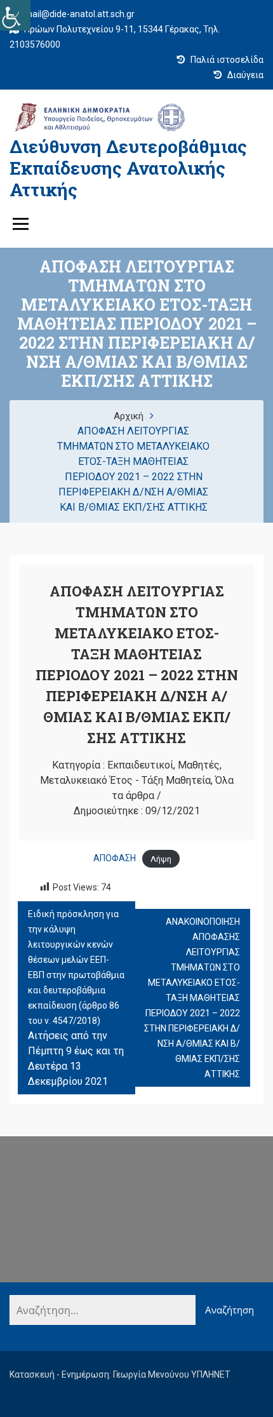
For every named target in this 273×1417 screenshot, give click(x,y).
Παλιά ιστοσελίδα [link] (226, 60)
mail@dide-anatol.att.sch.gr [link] (78, 14)
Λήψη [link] (160, 858)
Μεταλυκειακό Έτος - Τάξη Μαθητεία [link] (125, 780)
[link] (15, 15)
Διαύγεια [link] (244, 75)
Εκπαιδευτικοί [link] (140, 765)
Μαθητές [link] (199, 765)
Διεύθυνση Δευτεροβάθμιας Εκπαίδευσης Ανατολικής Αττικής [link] (128, 168)
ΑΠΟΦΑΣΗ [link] (114, 858)
